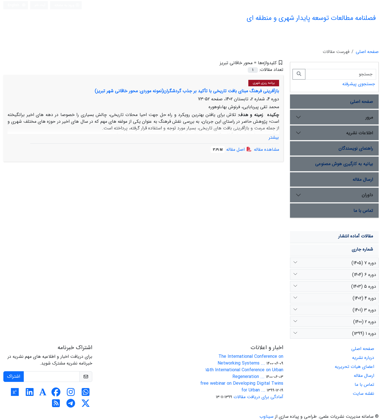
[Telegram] (70, 405)
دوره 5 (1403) (363, 286)
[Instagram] (70, 394)
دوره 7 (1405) (364, 262)
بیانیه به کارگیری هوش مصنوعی (344, 163)
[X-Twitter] (85, 405)
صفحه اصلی (367, 51)
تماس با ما (363, 210)
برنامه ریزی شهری (264, 83)
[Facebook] (56, 394)
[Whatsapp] (85, 394)
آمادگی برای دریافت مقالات (258, 396)
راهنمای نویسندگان (356, 148)
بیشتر (274, 137)
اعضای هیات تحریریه (354, 366)
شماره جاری (362, 249)
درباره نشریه (363, 357)
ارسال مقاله (363, 179)
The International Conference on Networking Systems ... (250, 360)
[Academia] (43, 394)
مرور (369, 117)
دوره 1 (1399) (364, 333)
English (14, 5)
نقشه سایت (363, 393)
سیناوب (266, 416)
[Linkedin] (29, 394)
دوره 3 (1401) (364, 310)
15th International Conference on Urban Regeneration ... (244, 373)
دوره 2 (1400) (364, 321)
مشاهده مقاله (266, 149)
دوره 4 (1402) (364, 298)
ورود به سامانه (65, 5)
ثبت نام (40, 5)
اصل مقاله (229, 149)
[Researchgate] (15, 394)
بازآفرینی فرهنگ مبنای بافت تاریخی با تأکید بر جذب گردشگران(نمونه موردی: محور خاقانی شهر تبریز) (187, 90)
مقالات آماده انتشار (355, 236)
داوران (367, 194)
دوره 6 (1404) (364, 274)
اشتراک (13, 376)
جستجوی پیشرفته (358, 83)
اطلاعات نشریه (359, 132)
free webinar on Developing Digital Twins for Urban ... (241, 387)
